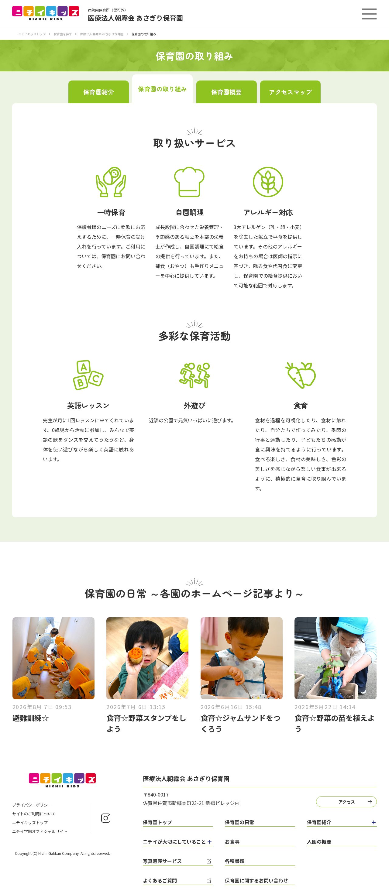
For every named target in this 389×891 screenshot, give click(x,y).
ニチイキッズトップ (32, 34)
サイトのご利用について (34, 814)
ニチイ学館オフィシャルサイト (39, 831)
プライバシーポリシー (32, 805)
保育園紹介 (98, 91)
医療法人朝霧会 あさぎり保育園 (101, 34)
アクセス (346, 802)
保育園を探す (63, 34)
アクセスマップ (290, 91)
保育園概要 (226, 91)
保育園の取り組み (162, 88)
